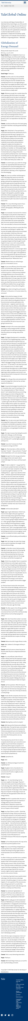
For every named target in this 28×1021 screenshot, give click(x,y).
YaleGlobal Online (13, 14)
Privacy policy (18, 1007)
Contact (18, 994)
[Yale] (3, 979)
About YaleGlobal (19, 992)
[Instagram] (12, 1015)
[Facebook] (2, 1015)
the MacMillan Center (19, 987)
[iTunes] (9, 1015)
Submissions (19, 997)
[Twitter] (5, 1015)
